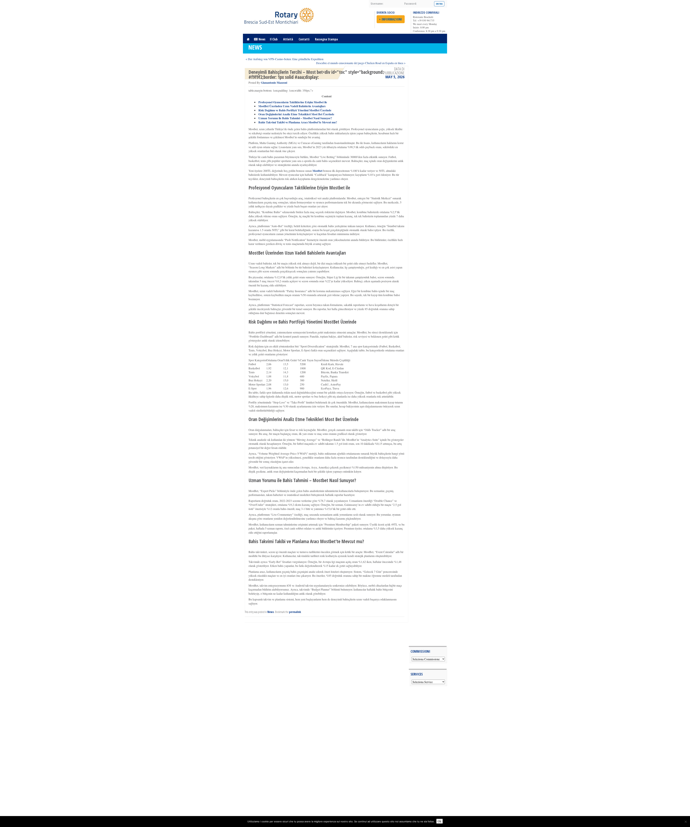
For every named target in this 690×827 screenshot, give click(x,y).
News (262, 39)
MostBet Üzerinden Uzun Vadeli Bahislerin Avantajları (291, 106)
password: (410, 4)
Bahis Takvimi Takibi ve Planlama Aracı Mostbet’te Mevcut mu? (297, 122)
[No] (685, 821)
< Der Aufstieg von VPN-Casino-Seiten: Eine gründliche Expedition (284, 59)
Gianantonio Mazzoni (274, 82)
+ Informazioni (390, 19)
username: (377, 4)
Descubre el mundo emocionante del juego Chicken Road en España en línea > (361, 63)
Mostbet (317, 171)
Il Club (274, 39)
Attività (288, 39)
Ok (439, 821)
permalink (295, 612)
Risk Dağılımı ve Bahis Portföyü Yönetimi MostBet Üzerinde (294, 110)
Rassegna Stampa (326, 39)
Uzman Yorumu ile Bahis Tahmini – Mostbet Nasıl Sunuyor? (295, 118)
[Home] (248, 39)
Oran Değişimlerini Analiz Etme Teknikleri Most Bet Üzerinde (296, 114)
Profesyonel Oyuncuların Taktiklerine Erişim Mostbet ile (292, 102)
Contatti (304, 39)
